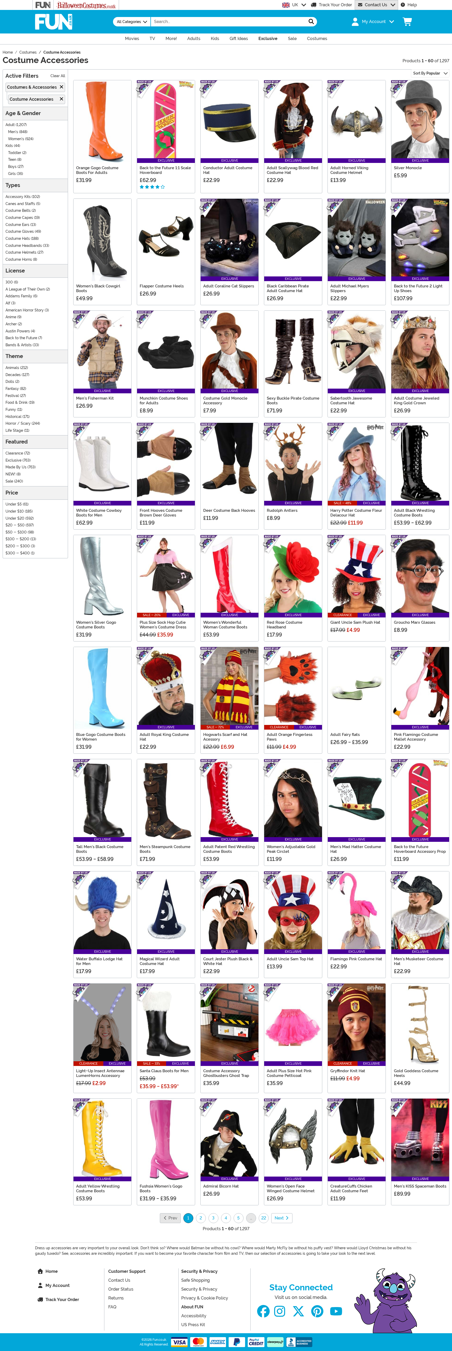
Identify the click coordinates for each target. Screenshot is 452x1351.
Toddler (14, 153)
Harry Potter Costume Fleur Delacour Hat (356, 513)
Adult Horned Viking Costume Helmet (349, 170)
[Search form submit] (311, 21)
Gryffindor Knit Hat (347, 1071)
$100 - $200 (17, 539)
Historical (13, 417)
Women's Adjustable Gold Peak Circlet (291, 849)
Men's (13, 132)
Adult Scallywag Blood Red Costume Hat (292, 170)
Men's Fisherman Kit (95, 398)
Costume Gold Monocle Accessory (225, 400)
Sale (9, 481)
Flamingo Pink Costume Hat (356, 959)
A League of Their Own (25, 289)
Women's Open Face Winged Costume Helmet (291, 1188)
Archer (11, 324)
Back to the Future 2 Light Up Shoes (418, 288)
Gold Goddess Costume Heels (416, 1073)
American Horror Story (24, 310)
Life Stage (14, 430)
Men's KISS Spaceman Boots (420, 1186)
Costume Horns (18, 259)
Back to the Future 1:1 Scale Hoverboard (165, 170)
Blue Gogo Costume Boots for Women (100, 737)
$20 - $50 (15, 525)
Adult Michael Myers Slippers (349, 288)
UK (295, 4)
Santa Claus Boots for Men (164, 1071)
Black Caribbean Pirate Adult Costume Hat (288, 288)
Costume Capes (19, 217)
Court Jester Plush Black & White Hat (227, 961)
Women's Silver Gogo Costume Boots (96, 624)
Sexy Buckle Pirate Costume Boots (293, 400)
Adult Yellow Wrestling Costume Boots (98, 1188)
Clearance (14, 453)
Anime (10, 317)
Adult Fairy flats (345, 734)
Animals (12, 368)
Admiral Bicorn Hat (221, 1186)
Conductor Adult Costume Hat (227, 170)
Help (412, 4)
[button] (372, 22)
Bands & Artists (18, 345)
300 (9, 282)
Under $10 (14, 511)
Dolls (9, 381)
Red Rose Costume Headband (284, 624)
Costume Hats (17, 238)
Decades (13, 375)
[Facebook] (263, 1311)
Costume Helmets (20, 252)
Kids (9, 146)
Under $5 (13, 504)
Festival (12, 396)
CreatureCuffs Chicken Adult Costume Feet (351, 1188)
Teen (12, 159)
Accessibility (193, 1315)
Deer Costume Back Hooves (229, 510)
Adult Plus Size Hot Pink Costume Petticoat (289, 1073)
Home (52, 1271)
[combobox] (228, 21)
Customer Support (126, 1271)
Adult (10, 125)
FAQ (112, 1306)
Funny (10, 409)
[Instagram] (279, 1311)
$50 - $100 (16, 532)
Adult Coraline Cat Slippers (228, 286)
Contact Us (376, 4)
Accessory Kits (18, 197)
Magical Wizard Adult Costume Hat (160, 961)
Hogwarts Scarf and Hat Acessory (225, 737)
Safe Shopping (195, 1280)
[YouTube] (336, 1311)
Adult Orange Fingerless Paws (289, 737)
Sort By (426, 73)
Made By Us (15, 467)
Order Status (120, 1289)
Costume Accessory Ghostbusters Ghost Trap (226, 1073)
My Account (58, 1285)
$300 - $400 (17, 553)
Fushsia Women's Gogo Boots (161, 1188)
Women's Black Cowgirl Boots (98, 288)
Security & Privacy (199, 1271)
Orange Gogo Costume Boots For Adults (97, 170)
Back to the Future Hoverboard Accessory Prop (420, 849)
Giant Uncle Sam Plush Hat (355, 622)
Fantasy (12, 389)
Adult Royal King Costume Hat (164, 737)
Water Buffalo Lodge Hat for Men (99, 961)
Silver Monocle (408, 168)
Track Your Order (335, 4)
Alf (7, 303)
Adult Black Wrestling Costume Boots (414, 513)
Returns (116, 1298)
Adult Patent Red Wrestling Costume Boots (229, 849)
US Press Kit (193, 1324)
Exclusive (13, 460)
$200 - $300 (17, 546)
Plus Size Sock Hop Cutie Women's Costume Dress (163, 624)
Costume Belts (18, 210)
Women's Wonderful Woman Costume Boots (225, 624)
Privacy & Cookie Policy (204, 1298)
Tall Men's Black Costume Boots (99, 849)
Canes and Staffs (20, 204)
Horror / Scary (18, 423)
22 (263, 1218)
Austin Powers (17, 331)
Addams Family (18, 296)
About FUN (192, 1306)
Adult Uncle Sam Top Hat (290, 959)
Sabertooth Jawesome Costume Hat (351, 400)
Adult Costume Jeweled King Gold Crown (416, 400)
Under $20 (14, 518)
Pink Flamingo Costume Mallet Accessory (416, 737)
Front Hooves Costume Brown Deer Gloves (161, 513)
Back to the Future (21, 338)
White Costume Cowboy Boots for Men (99, 513)
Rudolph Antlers (282, 510)
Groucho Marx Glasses (414, 622)
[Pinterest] (317, 1311)
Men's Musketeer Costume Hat (418, 961)
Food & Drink (16, 402)
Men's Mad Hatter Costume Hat (355, 849)
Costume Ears (17, 225)
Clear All (57, 76)
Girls (12, 174)
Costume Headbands (23, 245)
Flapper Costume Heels (162, 286)
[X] (298, 1311)
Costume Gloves (19, 231)
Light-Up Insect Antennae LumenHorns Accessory (100, 1073)
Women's (16, 139)
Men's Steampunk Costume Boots (165, 849)
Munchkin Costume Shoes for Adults (164, 400)
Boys (12, 166)
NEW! (10, 474)
